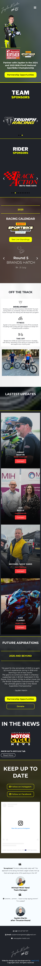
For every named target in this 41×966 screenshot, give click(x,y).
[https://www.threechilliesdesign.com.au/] (20, 178)
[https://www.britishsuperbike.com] (20, 54)
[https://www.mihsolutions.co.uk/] (20, 121)
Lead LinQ (35, 961)
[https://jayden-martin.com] (10, 8)
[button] (35, 8)
